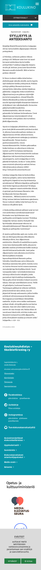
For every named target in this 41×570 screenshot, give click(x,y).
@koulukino (13, 398)
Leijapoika (26, 32)
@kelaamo (23, 418)
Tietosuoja (8, 382)
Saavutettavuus (10, 386)
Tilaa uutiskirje (14, 408)
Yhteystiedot (9, 373)
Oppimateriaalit (16, 32)
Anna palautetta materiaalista (20, 25)
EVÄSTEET (19, 536)
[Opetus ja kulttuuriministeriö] (20, 485)
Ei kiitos (28, 561)
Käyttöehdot (9, 377)
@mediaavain (25, 398)
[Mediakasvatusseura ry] (20, 506)
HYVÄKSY (12, 561)
